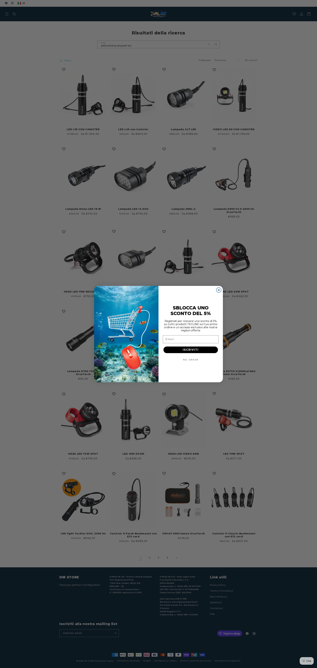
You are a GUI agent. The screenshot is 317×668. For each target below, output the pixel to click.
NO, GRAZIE (190, 359)
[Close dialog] (218, 290)
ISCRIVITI (191, 349)
